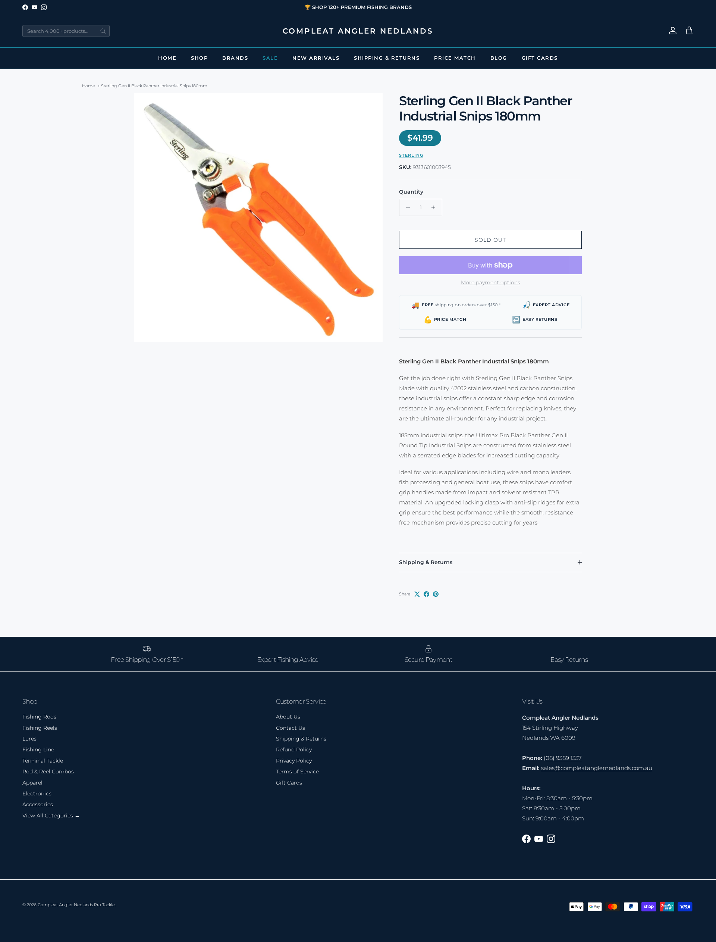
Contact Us (290, 728)
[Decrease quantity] (405, 207)
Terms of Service (297, 771)
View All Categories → (51, 815)
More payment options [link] (490, 282)
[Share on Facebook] (426, 594)
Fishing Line (38, 749)
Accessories (37, 804)
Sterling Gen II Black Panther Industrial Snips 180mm (154, 85)
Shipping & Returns (387, 58)
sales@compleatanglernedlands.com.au (596, 768)
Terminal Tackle (42, 760)
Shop (199, 58)
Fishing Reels (39, 728)
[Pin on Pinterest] (436, 594)
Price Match (455, 58)
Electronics (36, 793)
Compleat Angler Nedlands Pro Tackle (76, 904)
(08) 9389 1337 (563, 757)
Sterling (411, 155)
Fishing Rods (39, 716)
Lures (29, 738)
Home (167, 58)
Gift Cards (540, 58)
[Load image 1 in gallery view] (258, 217)
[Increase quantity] (435, 207)
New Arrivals (315, 58)
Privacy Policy (294, 760)
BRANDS (235, 58)
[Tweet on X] (417, 594)
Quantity (411, 191)
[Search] (102, 30)
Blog (498, 58)
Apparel (32, 782)
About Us (288, 716)
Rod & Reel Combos (48, 771)
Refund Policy (294, 749)
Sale (270, 58)
